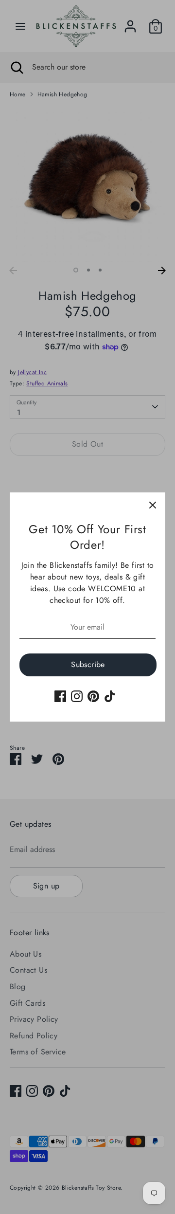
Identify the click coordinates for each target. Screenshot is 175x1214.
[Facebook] (60, 696)
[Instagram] (77, 696)
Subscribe (88, 664)
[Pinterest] (93, 696)
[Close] (152, 505)
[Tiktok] (110, 696)
